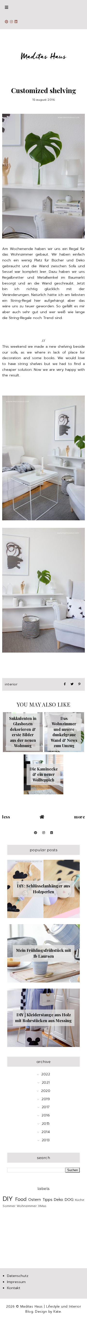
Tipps (47, 1200)
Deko (58, 1200)
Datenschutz (17, 1275)
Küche (79, 1199)
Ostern (34, 1200)
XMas (42, 1206)
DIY (8, 1199)
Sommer (9, 1206)
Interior (11, 684)
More (79, 816)
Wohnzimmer (27, 1206)
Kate (57, 1311)
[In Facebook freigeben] (65, 684)
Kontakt (13, 1288)
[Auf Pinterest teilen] (79, 684)
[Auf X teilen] (72, 684)
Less (6, 816)
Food (20, 1199)
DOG (69, 1200)
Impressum (16, 1281)
